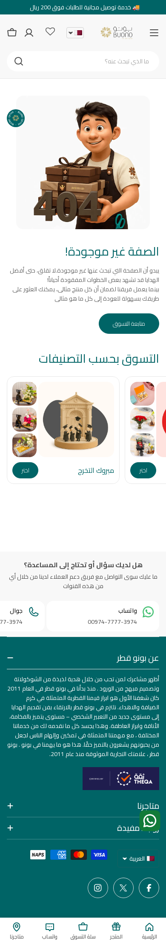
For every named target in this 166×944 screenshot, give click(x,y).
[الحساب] (29, 33)
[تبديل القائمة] (154, 33)
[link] (142, 394)
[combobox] (83, 61)
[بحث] (19, 61)
